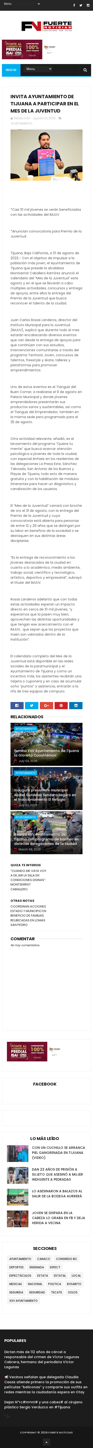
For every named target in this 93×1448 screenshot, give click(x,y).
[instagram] (88, 5)
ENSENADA (37, 1267)
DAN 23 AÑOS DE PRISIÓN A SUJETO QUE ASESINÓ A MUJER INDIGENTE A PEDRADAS (57, 1174)
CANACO (43, 1259)
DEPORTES (16, 1267)
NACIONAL (35, 1284)
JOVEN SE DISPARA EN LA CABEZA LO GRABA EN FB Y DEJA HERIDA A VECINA (58, 1217)
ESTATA (42, 1276)
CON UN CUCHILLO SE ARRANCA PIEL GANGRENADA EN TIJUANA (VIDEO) (58, 1152)
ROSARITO (74, 1284)
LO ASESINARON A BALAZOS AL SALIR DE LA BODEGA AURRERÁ (57, 1194)
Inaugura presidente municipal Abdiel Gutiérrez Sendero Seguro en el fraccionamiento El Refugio (45, 795)
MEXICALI (15, 1284)
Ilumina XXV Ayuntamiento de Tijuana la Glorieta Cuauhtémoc (46, 753)
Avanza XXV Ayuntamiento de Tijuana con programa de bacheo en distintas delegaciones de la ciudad (46, 839)
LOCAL (76, 1276)
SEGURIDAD (37, 1292)
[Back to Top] (46, 1442)
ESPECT (55, 1267)
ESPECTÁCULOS (20, 1276)
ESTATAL (60, 1276)
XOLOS (73, 1292)
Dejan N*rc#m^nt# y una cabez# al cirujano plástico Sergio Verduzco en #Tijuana (43, 1405)
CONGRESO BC (66, 1259)
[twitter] (81, 5)
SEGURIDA (16, 1292)
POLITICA (54, 1284)
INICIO (11, 70)
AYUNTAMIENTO (21, 123)
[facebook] (74, 5)
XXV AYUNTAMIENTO (23, 1301)
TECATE (56, 1292)
